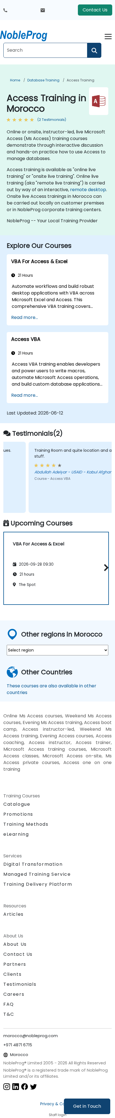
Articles (13, 914)
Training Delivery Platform (37, 884)
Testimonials (19, 984)
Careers (13, 994)
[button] (104, 567)
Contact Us (95, 10)
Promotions (18, 814)
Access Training (80, 80)
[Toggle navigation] (108, 35)
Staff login (57, 1114)
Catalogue (16, 804)
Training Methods (26, 824)
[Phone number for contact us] (5, 10)
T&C (8, 1014)
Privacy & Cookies (57, 1104)
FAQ (8, 1004)
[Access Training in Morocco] (29, 35)
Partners (14, 964)
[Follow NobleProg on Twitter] (33, 1086)
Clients (12, 974)
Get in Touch (87, 1106)
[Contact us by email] (42, 10)
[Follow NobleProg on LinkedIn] (15, 1086)
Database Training (43, 80)
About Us (15, 944)
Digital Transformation (33, 864)
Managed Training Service (37, 874)
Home (15, 80)
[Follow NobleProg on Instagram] (6, 1086)
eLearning (16, 834)
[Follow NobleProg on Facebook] (24, 1086)
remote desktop (88, 189)
